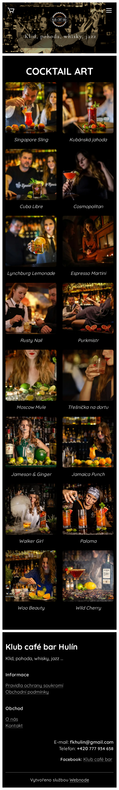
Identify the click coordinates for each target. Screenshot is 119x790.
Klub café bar (97, 759)
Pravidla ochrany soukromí (34, 685)
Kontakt (14, 725)
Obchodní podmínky (27, 692)
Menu (109, 10)
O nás (11, 719)
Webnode (79, 780)
